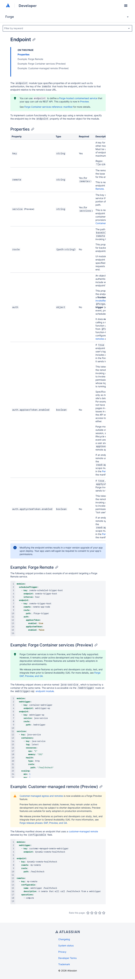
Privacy (62, 951)
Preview (84, 101)
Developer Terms (67, 958)
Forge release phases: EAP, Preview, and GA (43, 822)
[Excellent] (104, 913)
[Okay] (96, 913)
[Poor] (92, 913)
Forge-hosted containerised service (78, 98)
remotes (99, 338)
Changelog (64, 939)
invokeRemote (103, 300)
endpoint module (45, 691)
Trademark (64, 964)
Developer (28, 5)
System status (66, 945)
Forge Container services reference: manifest (48, 106)
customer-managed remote (83, 831)
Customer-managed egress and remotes (41, 795)
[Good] (100, 913)
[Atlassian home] (8, 5)
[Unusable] (88, 913)
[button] (126, 6)
